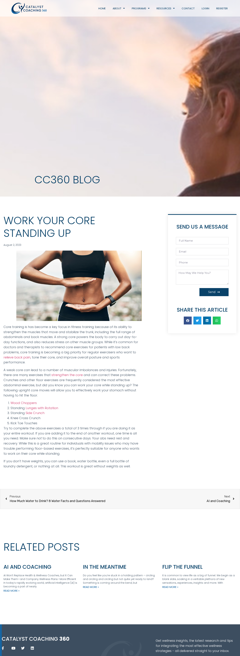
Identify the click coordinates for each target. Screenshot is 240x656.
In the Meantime (104, 567)
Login (205, 8)
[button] (188, 320)
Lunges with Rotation (42, 408)
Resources (164, 8)
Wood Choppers (24, 403)
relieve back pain (17, 357)
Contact (188, 8)
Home (102, 8)
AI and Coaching (27, 567)
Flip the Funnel (182, 567)
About (117, 8)
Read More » (12, 590)
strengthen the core (67, 375)
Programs (139, 8)
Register (222, 8)
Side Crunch (35, 413)
